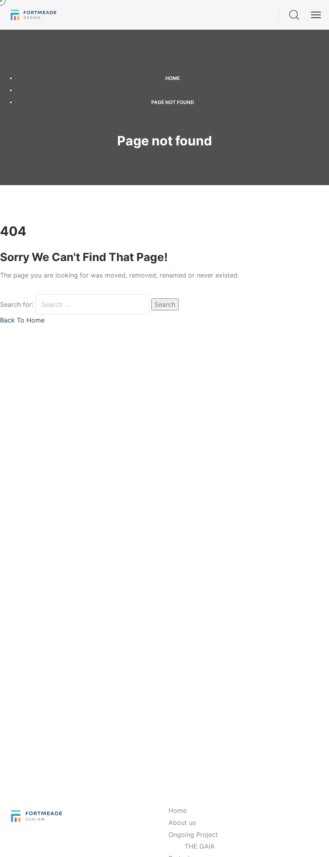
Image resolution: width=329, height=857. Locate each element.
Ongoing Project (193, 834)
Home (172, 78)
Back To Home (22, 320)
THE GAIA (200, 846)
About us (182, 822)
